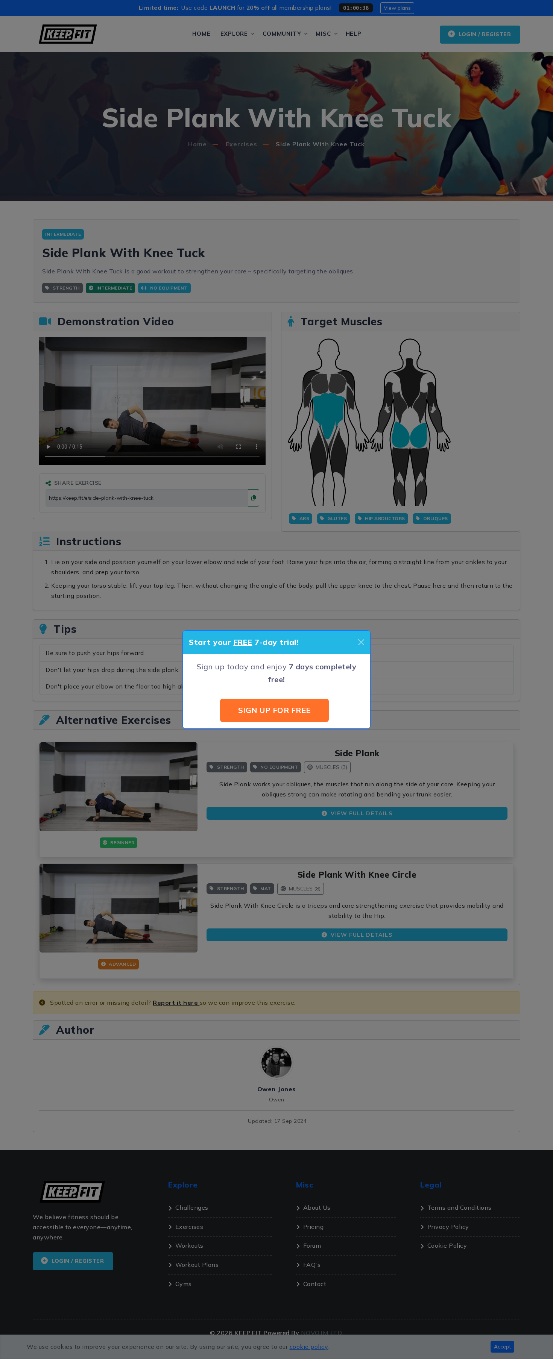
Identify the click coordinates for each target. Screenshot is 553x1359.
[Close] (361, 642)
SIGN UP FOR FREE (274, 710)
